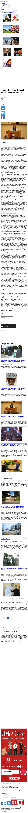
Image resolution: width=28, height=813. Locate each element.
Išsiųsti (2, 330)
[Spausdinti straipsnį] (2, 105)
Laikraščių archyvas (7, 5)
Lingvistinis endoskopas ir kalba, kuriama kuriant (12, 416)
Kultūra (10, 572)
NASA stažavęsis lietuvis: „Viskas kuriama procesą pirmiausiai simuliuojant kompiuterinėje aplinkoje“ (12, 507)
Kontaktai (5, 4)
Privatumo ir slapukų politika (9, 797)
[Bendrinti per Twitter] (3, 114)
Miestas (10, 364)
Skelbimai (5, 794)
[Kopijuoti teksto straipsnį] (2, 102)
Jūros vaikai (11, 510)
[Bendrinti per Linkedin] (3, 110)
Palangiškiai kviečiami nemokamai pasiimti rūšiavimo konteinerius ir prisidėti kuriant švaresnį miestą (13, 361)
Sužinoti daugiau (8, 809)
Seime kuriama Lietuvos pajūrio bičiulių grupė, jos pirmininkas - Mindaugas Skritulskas (12, 475)
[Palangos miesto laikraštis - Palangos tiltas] (4, 1)
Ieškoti (15, 10)
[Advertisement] (14, 78)
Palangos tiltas (12, 12)
